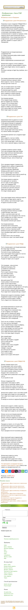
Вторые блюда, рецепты (10, 566)
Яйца (5, 558)
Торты (5, 577)
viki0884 (9, 475)
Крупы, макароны (8, 546)
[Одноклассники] (6, 471)
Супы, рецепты (7, 576)
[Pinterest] (12, 471)
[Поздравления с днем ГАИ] (14, 116)
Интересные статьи (6, 17)
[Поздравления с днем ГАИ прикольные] (14, 20)
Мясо (5, 550)
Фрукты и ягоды (8, 556)
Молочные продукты (9, 548)
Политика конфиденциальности (11, 538)
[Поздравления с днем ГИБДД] (14, 243)
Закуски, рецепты (8, 572)
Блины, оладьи (7, 564)
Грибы (5, 545)
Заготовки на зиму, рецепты (10, 571)
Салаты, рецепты (8, 574)
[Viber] (19, 471)
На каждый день (7, 592)
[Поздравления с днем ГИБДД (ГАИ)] (14, 361)
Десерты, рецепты (8, 569)
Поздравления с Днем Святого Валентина (12, 493)
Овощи (5, 551)
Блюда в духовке (8, 584)
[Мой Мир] (9, 471)
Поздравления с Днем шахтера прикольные (12, 486)
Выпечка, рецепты (8, 568)
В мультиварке (7, 585)
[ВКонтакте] (3, 471)
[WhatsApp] (22, 471)
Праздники (16, 17)
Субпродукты (7, 555)
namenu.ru (14, 2)
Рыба (5, 553)
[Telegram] (26, 471)
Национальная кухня (8, 593)
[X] (16, 471)
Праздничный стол (8, 595)
